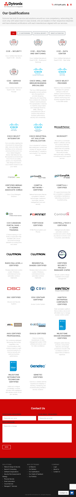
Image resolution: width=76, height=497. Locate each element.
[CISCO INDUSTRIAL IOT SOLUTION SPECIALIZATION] (38, 127)
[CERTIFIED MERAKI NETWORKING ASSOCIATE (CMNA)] (13, 176)
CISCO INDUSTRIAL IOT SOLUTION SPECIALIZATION (38, 138)
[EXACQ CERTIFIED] (38, 324)
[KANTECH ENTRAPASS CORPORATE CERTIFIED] (62, 288)
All (13, 33)
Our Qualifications (34, 471)
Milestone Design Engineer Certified (62, 336)
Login (55, 467)
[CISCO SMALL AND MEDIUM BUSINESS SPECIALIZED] (38, 72)
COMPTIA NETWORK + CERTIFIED (38, 187)
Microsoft (62, 136)
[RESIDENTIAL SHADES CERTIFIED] (38, 254)
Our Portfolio (33, 476)
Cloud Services (8, 484)
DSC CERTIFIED (14, 297)
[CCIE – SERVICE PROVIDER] (13, 72)
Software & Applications (11, 471)
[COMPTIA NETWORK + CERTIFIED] (38, 176)
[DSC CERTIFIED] (13, 288)
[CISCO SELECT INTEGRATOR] (13, 127)
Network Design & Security (12, 467)
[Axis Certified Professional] (13, 325)
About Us (56, 469)
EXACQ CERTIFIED (38, 333)
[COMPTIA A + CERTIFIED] (62, 176)
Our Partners (32, 469)
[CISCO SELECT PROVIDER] (62, 72)
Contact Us (56, 471)
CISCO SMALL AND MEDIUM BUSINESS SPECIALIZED (38, 83)
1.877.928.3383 (60, 5)
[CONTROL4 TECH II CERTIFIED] (62, 214)
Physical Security (40, 33)
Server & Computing (10, 469)
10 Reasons (32, 467)
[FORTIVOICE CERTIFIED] (38, 214)
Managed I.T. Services (10, 486)
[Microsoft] (62, 127)
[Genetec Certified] (38, 366)
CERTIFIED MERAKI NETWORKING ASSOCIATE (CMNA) (14, 187)
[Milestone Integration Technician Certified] (13, 366)
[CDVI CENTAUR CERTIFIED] (38, 288)
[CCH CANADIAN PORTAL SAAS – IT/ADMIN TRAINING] (13, 214)
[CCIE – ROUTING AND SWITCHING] (38, 42)
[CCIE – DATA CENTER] (62, 42)
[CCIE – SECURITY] (13, 42)
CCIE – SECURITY (14, 51)
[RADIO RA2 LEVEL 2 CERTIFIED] (13, 254)
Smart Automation (57, 33)
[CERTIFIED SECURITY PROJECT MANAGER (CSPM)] (62, 254)
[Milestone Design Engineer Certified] (62, 324)
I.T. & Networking (24, 33)
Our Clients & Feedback (36, 474)
